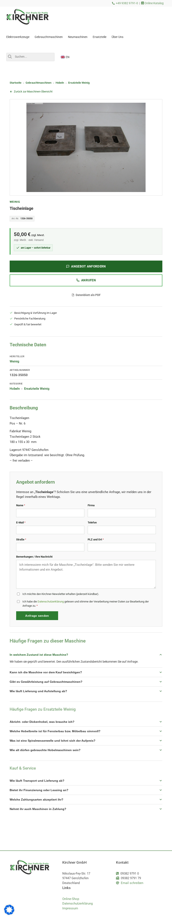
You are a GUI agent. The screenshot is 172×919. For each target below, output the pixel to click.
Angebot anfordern (88, 266)
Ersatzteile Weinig (79, 82)
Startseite (15, 82)
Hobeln (60, 82)
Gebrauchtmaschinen (38, 82)
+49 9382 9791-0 (127, 3)
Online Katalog (154, 3)
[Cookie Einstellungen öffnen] (9, 914)
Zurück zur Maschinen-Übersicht (33, 91)
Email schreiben (132, 883)
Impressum (70, 908)
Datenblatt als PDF (88, 295)
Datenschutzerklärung (51, 601)
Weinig (15, 201)
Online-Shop (70, 899)
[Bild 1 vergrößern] (86, 147)
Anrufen (88, 280)
